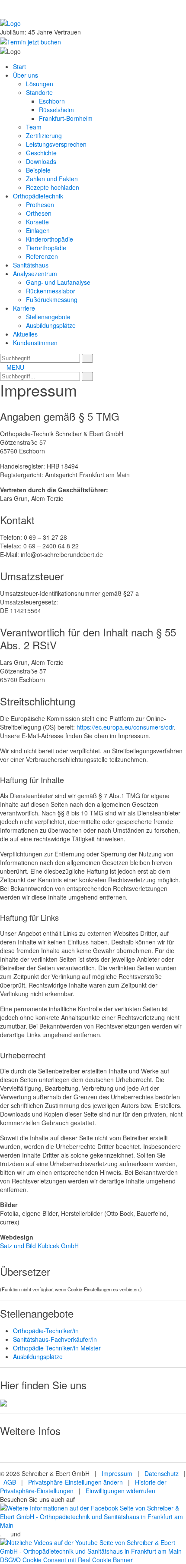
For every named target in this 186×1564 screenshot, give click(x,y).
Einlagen (38, 230)
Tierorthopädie (46, 247)
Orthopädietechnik (38, 196)
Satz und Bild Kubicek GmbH (39, 1245)
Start (19, 66)
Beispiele (38, 170)
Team (34, 127)
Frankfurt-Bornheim (66, 118)
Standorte (39, 92)
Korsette (37, 221)
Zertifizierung (44, 135)
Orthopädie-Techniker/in (46, 1330)
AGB (9, 1482)
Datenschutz (161, 1473)
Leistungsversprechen (56, 144)
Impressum (117, 1473)
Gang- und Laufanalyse (58, 282)
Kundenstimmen (35, 342)
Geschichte (41, 152)
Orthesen (38, 213)
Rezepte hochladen (52, 187)
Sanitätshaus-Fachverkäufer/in (55, 1339)
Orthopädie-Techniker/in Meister (57, 1348)
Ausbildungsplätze (51, 325)
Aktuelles (25, 334)
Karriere (24, 308)
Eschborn (52, 101)
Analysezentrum (35, 273)
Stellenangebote (48, 316)
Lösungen (39, 83)
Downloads (41, 161)
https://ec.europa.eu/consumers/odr (125, 727)
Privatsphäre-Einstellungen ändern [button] (75, 1482)
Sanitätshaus (30, 265)
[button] (87, 358)
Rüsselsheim (56, 109)
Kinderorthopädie (49, 239)
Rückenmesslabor (50, 290)
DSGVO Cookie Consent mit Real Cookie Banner (66, 1559)
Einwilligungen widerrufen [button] (120, 1490)
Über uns (25, 75)
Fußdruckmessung (51, 299)
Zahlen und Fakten (52, 178)
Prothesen (40, 204)
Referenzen (42, 256)
